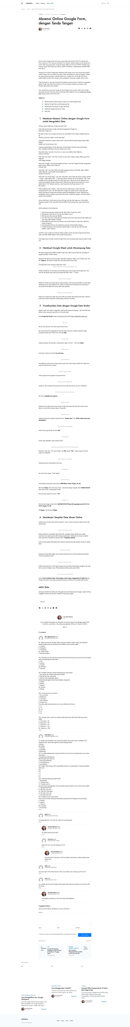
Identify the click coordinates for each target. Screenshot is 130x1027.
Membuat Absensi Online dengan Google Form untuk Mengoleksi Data (63, 102)
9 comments (62, 14)
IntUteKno (29, 3)
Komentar (41, 912)
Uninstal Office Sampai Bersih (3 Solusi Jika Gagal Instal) (95, 989)
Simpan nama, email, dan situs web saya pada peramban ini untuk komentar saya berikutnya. (58, 934)
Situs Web (78, 927)
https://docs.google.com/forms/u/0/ (55, 134)
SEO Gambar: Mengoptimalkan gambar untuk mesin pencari (75, 952)
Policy (67, 1020)
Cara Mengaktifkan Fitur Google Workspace (32, 998)
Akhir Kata (47, 111)
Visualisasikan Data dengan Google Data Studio (57, 106)
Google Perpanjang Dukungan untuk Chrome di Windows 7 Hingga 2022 (54, 951)
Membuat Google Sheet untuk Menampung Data (57, 104)
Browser (71, 947)
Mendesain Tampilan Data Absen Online (55, 109)
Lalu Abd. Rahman (46, 28)
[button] (22, 3)
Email (58, 927)
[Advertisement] (65, 44)
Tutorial (28, 9)
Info (48, 947)
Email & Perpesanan (26, 995)
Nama (40, 927)
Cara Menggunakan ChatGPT (61, 988)
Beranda (23, 9)
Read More (44, 1009)
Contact (71, 1020)
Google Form (42, 601)
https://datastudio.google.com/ (79, 316)
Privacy (62, 1020)
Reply (40, 730)
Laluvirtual (29, 1022)
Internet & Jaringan (74, 948)
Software (53, 986)
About (58, 1020)
